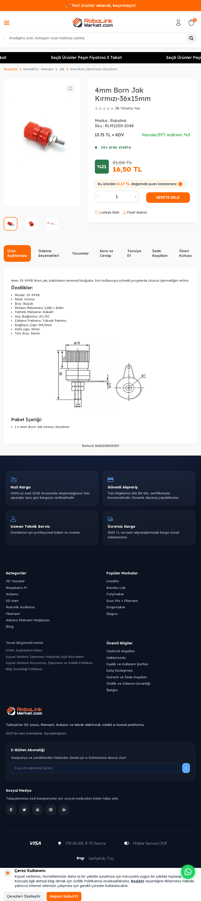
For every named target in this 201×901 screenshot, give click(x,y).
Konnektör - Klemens (38, 69)
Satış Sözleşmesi (119, 670)
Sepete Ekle (168, 197)
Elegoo (112, 613)
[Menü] (6, 23)
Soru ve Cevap (106, 253)
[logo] (93, 23)
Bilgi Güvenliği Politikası (24, 669)
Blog (9, 626)
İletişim (112, 690)
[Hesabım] (178, 22)
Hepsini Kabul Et (64, 896)
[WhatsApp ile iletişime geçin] (188, 872)
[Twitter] (24, 809)
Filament (13, 613)
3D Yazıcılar (15, 581)
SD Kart (12, 600)
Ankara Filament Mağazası (28, 620)
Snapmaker (115, 607)
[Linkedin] (64, 809)
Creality (112, 581)
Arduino (12, 594)
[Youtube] (37, 809)
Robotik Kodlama (20, 607)
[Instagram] (51, 809)
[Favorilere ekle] (70, 88)
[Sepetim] (191, 22)
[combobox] (100, 38)
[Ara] (191, 38)
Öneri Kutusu (185, 253)
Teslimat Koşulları (120, 651)
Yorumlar (80, 253)
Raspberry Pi (16, 587)
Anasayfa (11, 69)
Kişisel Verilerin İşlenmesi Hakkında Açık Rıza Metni (45, 657)
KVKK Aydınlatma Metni (24, 650)
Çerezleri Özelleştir (23, 896)
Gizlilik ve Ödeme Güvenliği (128, 683)
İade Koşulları (160, 253)
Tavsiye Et (134, 253)
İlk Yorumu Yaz (127, 108)
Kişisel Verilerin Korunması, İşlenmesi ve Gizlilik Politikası (49, 663)
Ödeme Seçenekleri (48, 253)
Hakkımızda (116, 657)
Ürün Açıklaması (17, 253)
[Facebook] (11, 809)
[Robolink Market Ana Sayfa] (100, 711)
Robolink (118, 120)
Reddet (137, 881)
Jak (61, 69)
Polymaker (115, 594)
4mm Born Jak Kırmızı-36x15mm (93, 69)
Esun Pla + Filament (122, 600)
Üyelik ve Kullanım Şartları (127, 664)
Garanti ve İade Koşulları (126, 677)
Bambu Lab (116, 587)
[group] (42, 142)
